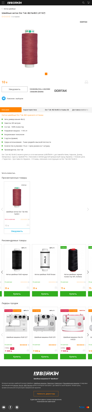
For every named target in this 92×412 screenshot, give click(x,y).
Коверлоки (58, 383)
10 (28, 345)
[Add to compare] (86, 82)
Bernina (29, 385)
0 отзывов (16, 16)
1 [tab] (46, 74)
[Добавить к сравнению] (28, 225)
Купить (17, 293)
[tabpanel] (46, 49)
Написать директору (46, 394)
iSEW (25, 385)
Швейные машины (40, 383)
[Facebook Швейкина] (10, 407)
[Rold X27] (17, 334)
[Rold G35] (45, 334)
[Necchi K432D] (73, 334)
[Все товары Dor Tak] (84, 23)
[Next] (89, 272)
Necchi (21, 385)
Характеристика (30, 110)
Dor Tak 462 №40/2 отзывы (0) (57, 110)
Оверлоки (50, 383)
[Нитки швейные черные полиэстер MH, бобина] (73, 271)
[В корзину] (88, 2)
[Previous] (3, 272)
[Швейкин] (14, 3)
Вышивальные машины (71, 383)
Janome (15, 385)
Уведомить (14, 89)
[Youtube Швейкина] (4, 407)
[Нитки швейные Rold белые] (45, 271)
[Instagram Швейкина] (17, 407)
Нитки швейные (10, 9)
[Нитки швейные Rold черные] (17, 271)
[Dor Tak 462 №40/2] (17, 208)
